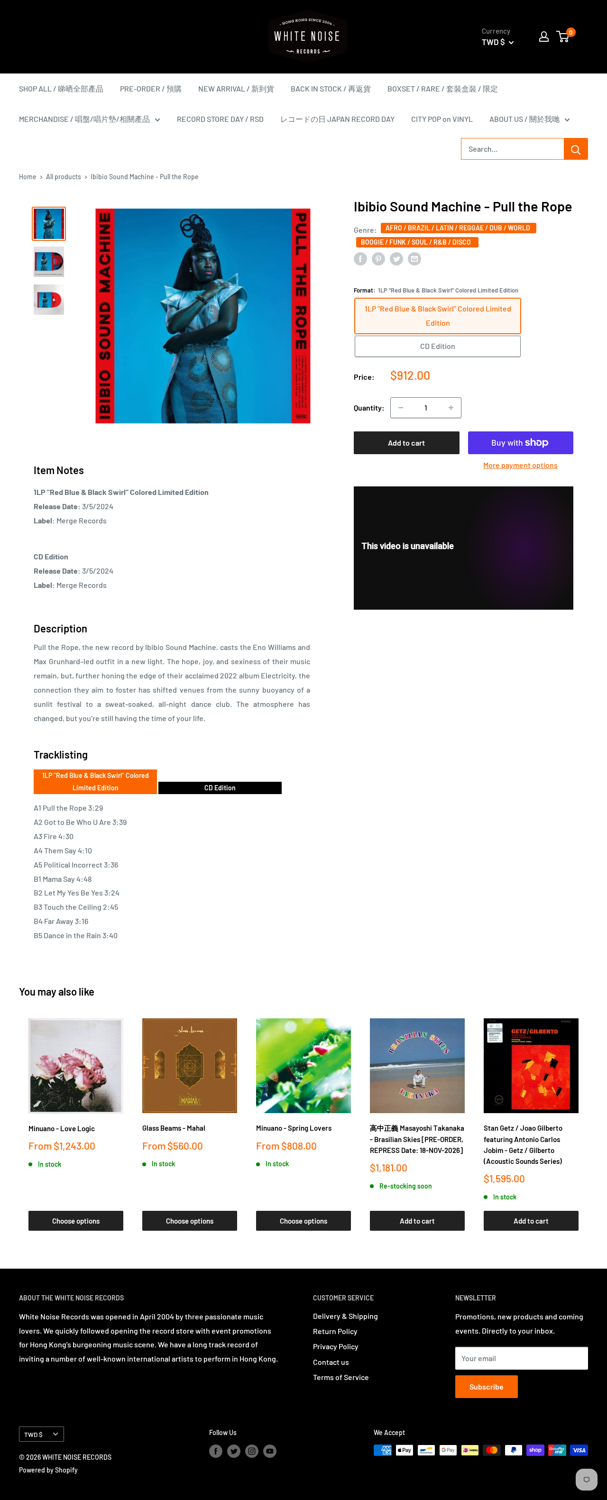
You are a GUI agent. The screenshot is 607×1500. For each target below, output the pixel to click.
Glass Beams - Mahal (173, 1128)
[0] (563, 36)
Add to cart (406, 442)
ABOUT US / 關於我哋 (524, 118)
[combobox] (512, 148)
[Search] (576, 148)
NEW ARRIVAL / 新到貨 (236, 88)
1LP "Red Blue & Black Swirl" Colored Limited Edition (95, 781)
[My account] (544, 36)
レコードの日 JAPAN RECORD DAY (337, 118)
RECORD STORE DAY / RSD (220, 118)
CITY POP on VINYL (442, 118)
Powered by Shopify (48, 1470)
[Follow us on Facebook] (215, 1451)
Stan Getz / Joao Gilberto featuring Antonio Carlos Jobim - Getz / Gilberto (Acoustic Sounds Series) (523, 1144)
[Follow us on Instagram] (251, 1451)
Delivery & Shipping (345, 1315)
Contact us (331, 1361)
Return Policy (335, 1330)
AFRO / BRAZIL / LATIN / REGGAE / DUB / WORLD (459, 227)
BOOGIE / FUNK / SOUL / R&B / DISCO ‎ (417, 242)
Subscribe (486, 1386)
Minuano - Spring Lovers (293, 1128)
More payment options (520, 464)
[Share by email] (414, 258)
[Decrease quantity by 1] (401, 408)
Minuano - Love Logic (61, 1128)
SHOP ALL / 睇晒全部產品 (61, 88)
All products (63, 177)
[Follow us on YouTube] (269, 1451)
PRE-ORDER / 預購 (151, 88)
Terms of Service (341, 1376)
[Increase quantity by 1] (451, 408)
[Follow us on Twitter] (233, 1451)
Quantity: (369, 407)
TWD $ (33, 1434)
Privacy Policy (336, 1346)
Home (28, 177)
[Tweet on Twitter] (396, 258)
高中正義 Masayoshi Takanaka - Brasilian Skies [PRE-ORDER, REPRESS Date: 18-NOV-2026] (417, 1139)
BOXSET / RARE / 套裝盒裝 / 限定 (442, 88)
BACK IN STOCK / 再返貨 (331, 88)
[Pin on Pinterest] (378, 258)
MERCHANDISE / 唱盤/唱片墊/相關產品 (84, 118)
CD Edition (220, 788)
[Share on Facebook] (360, 258)
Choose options (76, 1220)
